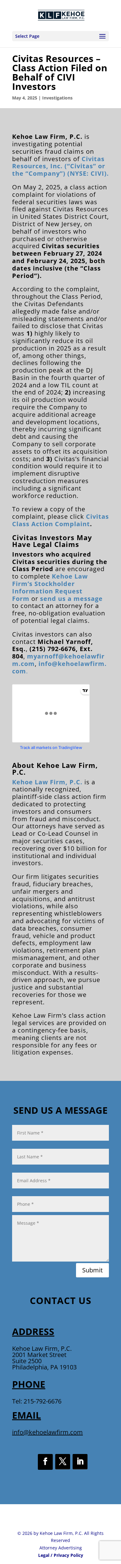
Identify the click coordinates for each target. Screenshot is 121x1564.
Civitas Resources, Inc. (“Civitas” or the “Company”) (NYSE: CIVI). (60, 166)
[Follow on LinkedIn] (80, 1461)
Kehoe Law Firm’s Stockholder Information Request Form (50, 587)
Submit (92, 1270)
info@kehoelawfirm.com (47, 1432)
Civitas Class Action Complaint (60, 520)
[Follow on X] (62, 1461)
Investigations (57, 98)
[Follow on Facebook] (45, 1462)
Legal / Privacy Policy (60, 1555)
